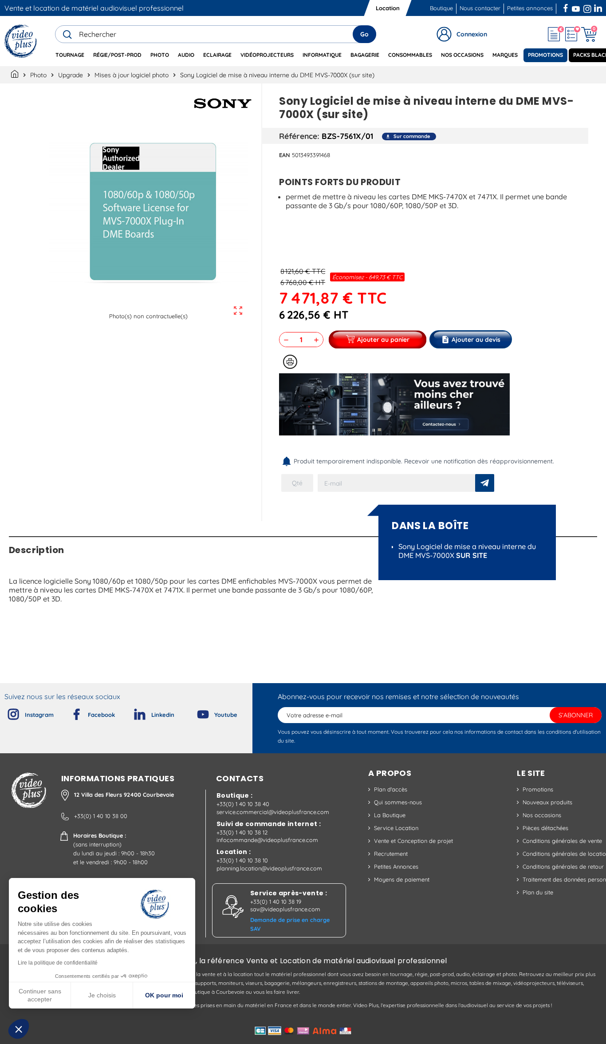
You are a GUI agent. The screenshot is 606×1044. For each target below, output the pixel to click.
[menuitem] (70, 55)
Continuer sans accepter (40, 995)
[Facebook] (69, 712)
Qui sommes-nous (398, 802)
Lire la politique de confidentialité (58, 963)
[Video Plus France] (21, 41)
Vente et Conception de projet (413, 840)
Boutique (441, 8)
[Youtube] (195, 712)
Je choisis (102, 995)
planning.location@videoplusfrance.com (269, 868)
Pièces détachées (545, 827)
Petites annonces (530, 8)
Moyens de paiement (401, 879)
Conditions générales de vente (562, 840)
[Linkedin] (132, 712)
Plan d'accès (390, 789)
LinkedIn (599, 7)
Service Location (396, 827)
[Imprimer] (290, 362)
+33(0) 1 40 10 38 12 (242, 832)
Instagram (587, 7)
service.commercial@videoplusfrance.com (272, 811)
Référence (298, 135)
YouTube (576, 7)
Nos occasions (542, 815)
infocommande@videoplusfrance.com (267, 839)
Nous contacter (480, 8)
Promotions (538, 789)
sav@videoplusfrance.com (285, 909)
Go (364, 34)
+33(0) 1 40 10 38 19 (275, 901)
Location (388, 8)
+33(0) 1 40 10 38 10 (242, 860)
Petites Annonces (396, 866)
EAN (284, 154)
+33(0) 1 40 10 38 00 (100, 815)
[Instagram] (6, 712)
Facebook (566, 7)
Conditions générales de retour (563, 866)
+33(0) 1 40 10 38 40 (242, 803)
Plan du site (538, 892)
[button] (18, 1029)
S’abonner (576, 715)
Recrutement (391, 853)
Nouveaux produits (547, 802)
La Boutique (389, 815)
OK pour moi (164, 995)
